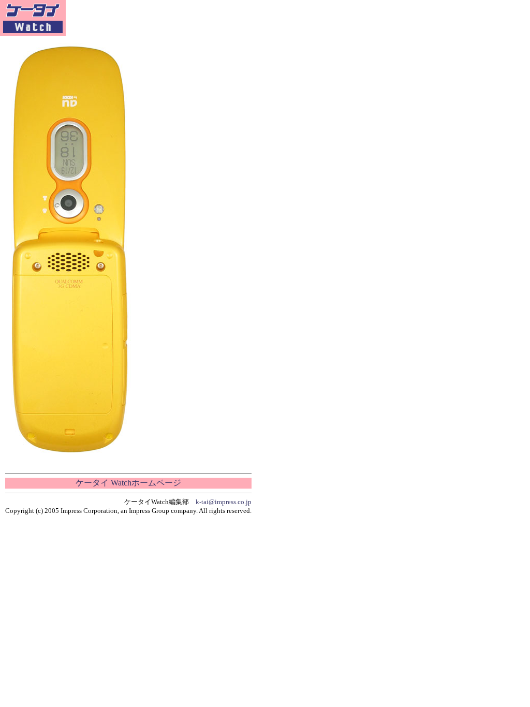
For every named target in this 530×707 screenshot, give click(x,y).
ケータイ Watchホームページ (128, 482)
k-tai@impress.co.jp (224, 502)
